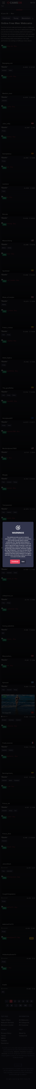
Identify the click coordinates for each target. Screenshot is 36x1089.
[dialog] (18, 544)
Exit (23, 561)
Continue (15, 561)
